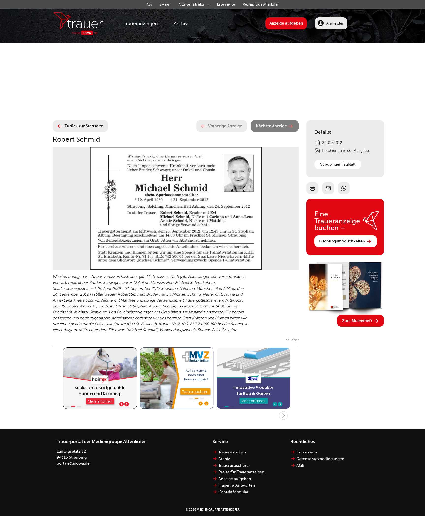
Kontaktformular (233, 492)
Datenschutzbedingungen (320, 459)
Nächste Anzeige (271, 126)
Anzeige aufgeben (286, 23)
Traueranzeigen (140, 23)
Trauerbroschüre (233, 465)
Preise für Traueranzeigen (241, 472)
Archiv (181, 23)
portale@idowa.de (73, 463)
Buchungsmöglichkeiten (342, 241)
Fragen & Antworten (236, 485)
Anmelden (335, 23)
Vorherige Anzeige (225, 126)
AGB (300, 465)
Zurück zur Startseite (83, 126)
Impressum (306, 452)
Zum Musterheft (357, 321)
